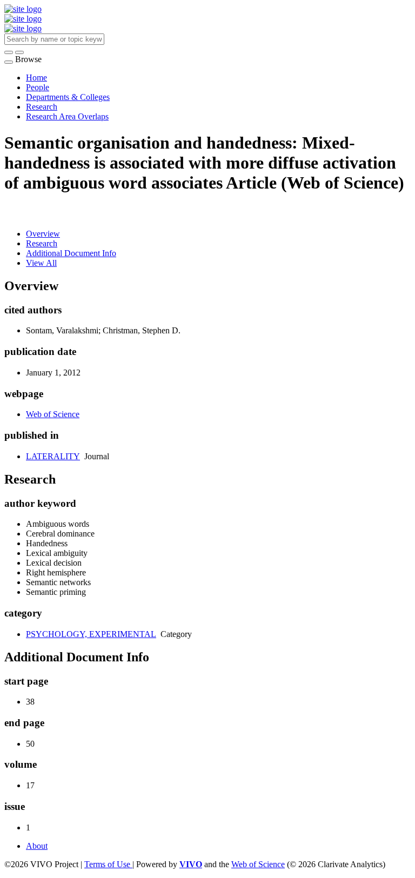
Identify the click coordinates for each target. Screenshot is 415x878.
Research (41, 106)
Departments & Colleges (68, 97)
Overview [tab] (43, 233)
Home (36, 77)
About (37, 845)
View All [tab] (41, 262)
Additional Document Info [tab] (71, 253)
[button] (8, 52)
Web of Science (52, 414)
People (37, 87)
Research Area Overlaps (67, 116)
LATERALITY (53, 456)
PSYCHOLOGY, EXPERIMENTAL (91, 634)
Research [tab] (41, 243)
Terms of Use (108, 864)
